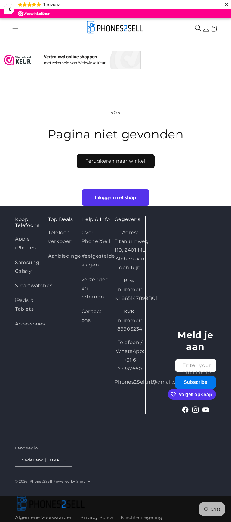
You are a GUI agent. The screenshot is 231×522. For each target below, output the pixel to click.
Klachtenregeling (141, 517)
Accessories (30, 324)
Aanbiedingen (66, 256)
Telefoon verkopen (60, 237)
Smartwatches (33, 285)
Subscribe (195, 382)
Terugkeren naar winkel (116, 161)
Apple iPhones (25, 243)
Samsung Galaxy (27, 266)
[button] (15, 28)
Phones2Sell (41, 481)
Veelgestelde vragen (98, 260)
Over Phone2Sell (96, 237)
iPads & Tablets (24, 304)
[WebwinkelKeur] (70, 61)
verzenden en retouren (95, 288)
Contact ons (92, 316)
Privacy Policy (96, 517)
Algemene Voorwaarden (44, 517)
